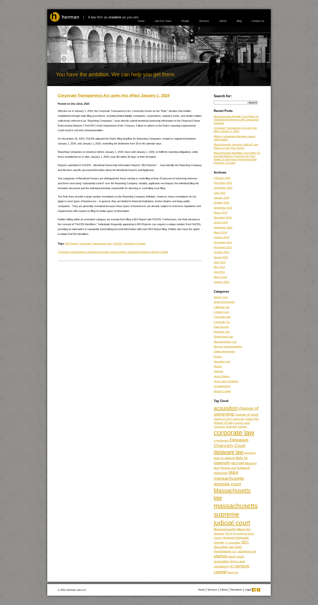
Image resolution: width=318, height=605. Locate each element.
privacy (218, 537)
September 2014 (223, 227)
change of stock (246, 414)
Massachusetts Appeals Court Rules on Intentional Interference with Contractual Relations (236, 119)
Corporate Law (66, 252)
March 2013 (220, 277)
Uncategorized (222, 386)
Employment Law (223, 336)
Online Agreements (224, 351)
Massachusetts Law (102, 252)
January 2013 (221, 282)
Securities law (224, 547)
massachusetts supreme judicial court (236, 514)
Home (141, 21)
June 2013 (220, 262)
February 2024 (222, 178)
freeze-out (228, 468)
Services (204, 21)
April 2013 (219, 272)
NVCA (228, 533)
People (185, 21)
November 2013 (223, 247)
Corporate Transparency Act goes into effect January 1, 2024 (113, 95)
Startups (145, 252)
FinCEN (117, 243)
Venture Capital (159, 252)
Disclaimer (236, 589)
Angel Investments (224, 302)
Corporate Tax (222, 322)
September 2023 (223, 187)
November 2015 (223, 217)
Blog (239, 21)
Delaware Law (83, 252)
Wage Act (232, 572)
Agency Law (221, 297)
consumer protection (225, 426)
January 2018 (221, 197)
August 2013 (221, 257)
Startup (136, 252)
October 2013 (221, 252)
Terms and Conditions (226, 381)
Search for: (223, 96)
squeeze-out (247, 551)
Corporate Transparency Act (95, 243)
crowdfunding (221, 440)
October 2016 (221, 202)
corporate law (234, 432)
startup (220, 556)
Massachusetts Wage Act (232, 529)
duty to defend (224, 458)
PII (234, 533)
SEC (245, 542)
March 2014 (220, 232)
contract (242, 426)
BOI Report (71, 243)
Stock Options (222, 376)
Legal (248, 589)
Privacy (218, 356)
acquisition (226, 408)
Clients (223, 21)
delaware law (228, 452)
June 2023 (220, 192)
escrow (237, 463)
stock (232, 556)
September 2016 (223, 207)
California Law (222, 307)
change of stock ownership (229, 419)
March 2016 (220, 212)
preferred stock (245, 533)
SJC (234, 551)
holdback (243, 468)
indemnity (221, 473)
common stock (241, 422)
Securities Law (123, 252)
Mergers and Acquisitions (228, 346)
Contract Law (221, 312)
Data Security (221, 326)
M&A (233, 472)
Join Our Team (163, 21)
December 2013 (223, 242)
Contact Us (258, 21)
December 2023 (223, 182)
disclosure (250, 452)
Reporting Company (134, 243)
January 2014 (221, 237)
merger (219, 533)
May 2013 (219, 267)
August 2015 (221, 222)
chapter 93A (252, 419)
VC (231, 566)
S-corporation (232, 542)
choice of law (223, 423)
